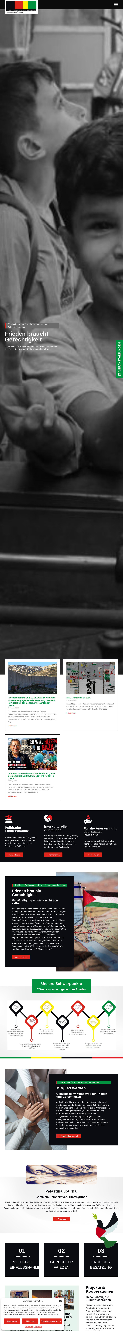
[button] (61, 1301)
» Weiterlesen (12, 726)
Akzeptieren (12, 1321)
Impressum (38, 1327)
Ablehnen (30, 1321)
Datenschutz (29, 1327)
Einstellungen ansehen (51, 1321)
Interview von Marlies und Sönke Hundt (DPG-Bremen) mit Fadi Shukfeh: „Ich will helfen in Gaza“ (31, 776)
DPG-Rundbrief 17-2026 (78, 698)
